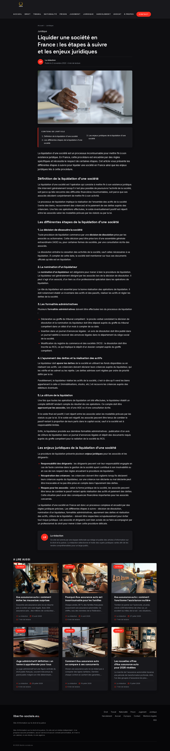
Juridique (88, 14)
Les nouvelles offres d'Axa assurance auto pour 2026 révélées (126, 664)
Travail (37, 14)
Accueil (17, 14)
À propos (129, 14)
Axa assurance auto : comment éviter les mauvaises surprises (33, 599)
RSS (155, 720)
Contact (143, 14)
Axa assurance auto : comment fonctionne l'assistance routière (132, 599)
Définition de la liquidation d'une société (61, 136)
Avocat (117, 14)
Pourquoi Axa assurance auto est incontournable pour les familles (83, 599)
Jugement (75, 14)
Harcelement (103, 14)
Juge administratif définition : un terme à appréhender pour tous (34, 663)
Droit (28, 14)
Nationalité (50, 14)
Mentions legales (150, 716)
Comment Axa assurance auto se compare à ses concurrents (82, 663)
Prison (63, 14)
